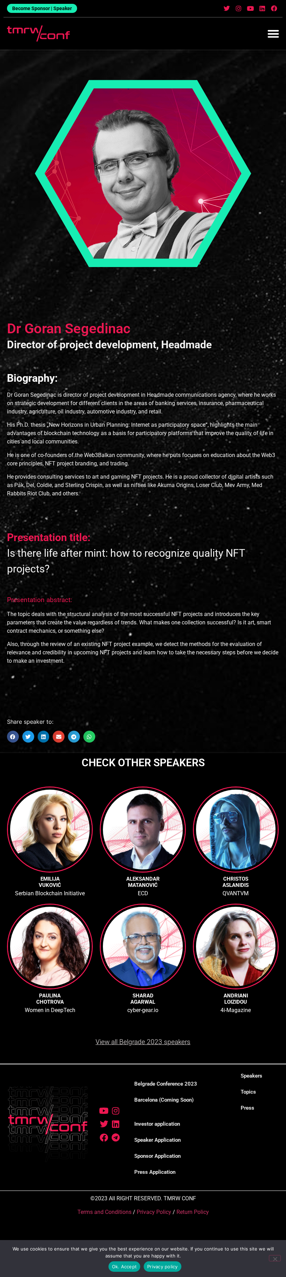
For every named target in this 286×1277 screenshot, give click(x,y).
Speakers (251, 1076)
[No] (275, 1258)
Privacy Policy (154, 1212)
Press (247, 1108)
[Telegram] (115, 1137)
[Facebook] (274, 8)
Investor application (157, 1124)
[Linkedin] (262, 8)
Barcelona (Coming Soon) (164, 1100)
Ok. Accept (124, 1266)
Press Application (154, 1172)
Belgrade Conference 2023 (165, 1084)
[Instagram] (239, 8)
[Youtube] (251, 8)
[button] (273, 33)
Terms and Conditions (104, 1212)
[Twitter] (227, 8)
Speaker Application (157, 1140)
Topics (248, 1092)
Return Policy (192, 1212)
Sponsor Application (157, 1156)
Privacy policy (162, 1266)
